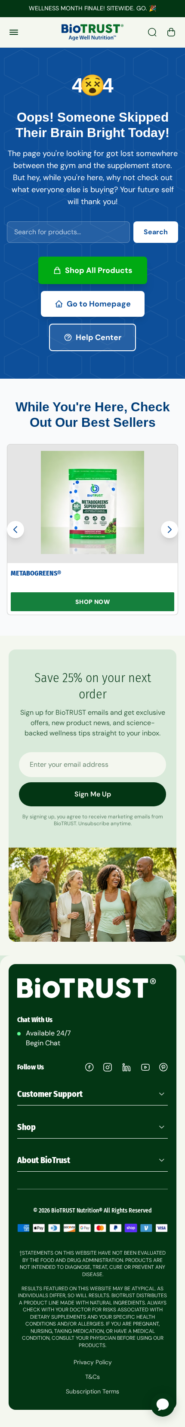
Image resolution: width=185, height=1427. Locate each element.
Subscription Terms (92, 1391)
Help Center (98, 337)
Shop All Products (99, 270)
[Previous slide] (15, 529)
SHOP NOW (92, 602)
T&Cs (92, 1377)
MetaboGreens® (36, 573)
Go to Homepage (99, 304)
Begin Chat (43, 1042)
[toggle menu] (13, 32)
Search (156, 231)
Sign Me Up (92, 794)
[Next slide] (169, 529)
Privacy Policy (93, 1362)
